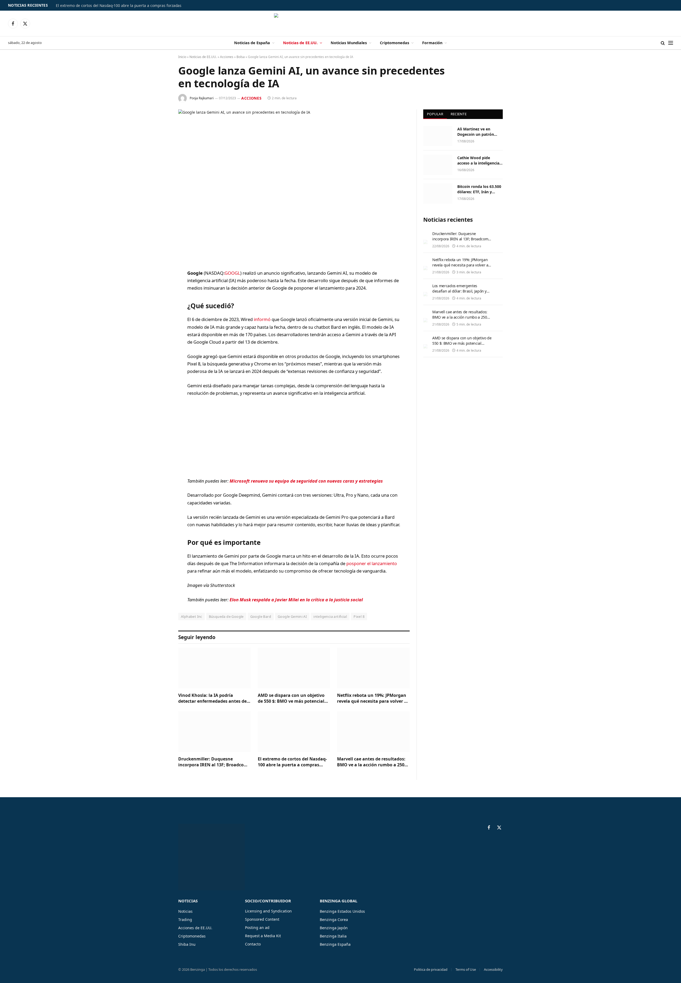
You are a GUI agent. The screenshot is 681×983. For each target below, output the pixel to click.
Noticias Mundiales (349, 42)
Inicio (182, 57)
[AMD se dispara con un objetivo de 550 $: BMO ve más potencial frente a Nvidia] (294, 668)
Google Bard (260, 616)
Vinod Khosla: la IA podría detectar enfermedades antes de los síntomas (212, 698)
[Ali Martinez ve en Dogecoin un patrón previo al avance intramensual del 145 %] (437, 136)
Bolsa (240, 57)
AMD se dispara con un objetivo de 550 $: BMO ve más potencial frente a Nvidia (291, 698)
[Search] (663, 43)
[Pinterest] (159, 327)
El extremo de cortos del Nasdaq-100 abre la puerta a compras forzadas (118, 5)
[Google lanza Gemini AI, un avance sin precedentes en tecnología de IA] (294, 185)
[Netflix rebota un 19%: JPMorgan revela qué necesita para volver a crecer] (373, 668)
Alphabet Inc (191, 616)
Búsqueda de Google (226, 616)
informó (262, 319)
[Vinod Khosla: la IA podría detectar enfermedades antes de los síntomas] (214, 668)
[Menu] (670, 43)
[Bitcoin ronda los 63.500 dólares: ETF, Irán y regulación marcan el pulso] (437, 193)
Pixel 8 (359, 616)
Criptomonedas (394, 42)
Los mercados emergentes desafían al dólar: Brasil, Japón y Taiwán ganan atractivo (459, 291)
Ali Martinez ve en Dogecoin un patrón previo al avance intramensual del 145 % (478, 131)
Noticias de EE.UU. (300, 42)
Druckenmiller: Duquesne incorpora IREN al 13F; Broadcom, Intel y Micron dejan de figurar (213, 762)
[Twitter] (159, 300)
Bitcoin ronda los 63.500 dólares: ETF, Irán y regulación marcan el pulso (479, 189)
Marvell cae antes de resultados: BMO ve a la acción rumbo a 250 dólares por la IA (371, 762)
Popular (435, 114)
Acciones (226, 57)
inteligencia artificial (330, 616)
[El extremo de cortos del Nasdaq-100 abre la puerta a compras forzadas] (294, 731)
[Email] (159, 341)
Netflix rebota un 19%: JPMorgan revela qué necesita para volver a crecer (372, 698)
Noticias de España (252, 42)
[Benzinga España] (340, 23)
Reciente (459, 114)
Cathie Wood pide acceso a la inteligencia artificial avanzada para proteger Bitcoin (478, 160)
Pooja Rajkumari (202, 98)
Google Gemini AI (292, 616)
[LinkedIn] (159, 314)
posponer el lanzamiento (371, 563)
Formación (432, 42)
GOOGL (232, 273)
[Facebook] (159, 287)
